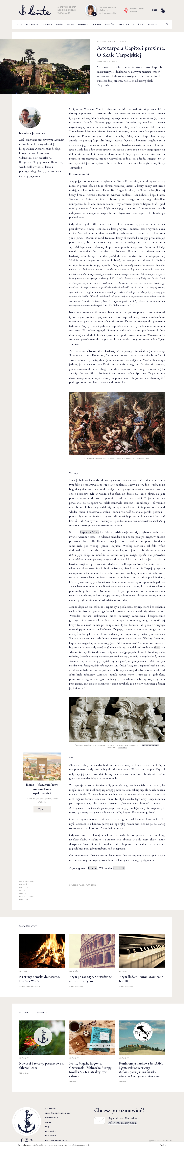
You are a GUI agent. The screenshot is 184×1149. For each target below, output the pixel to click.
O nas (48, 1122)
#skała (22, 893)
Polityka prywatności (56, 1140)
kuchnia (97, 24)
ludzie (70, 24)
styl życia (138, 24)
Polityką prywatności (81, 1145)
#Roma (54, 798)
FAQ (47, 1127)
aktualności (32, 24)
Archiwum (50, 1108)
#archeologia (26, 881)
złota (157, 647)
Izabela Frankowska (29, 986)
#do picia (40, 798)
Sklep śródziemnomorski (58, 1113)
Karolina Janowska (107, 61)
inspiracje (83, 24)
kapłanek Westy (89, 532)
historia (123, 42)
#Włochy (42, 802)
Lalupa (92, 868)
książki (59, 24)
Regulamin (50, 1136)
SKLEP (154, 10)
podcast (152, 24)
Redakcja (24, 1073)
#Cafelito (31, 798)
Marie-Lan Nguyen (150, 745)
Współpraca (51, 1117)
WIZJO (169, 1141)
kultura (48, 24)
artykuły (101, 42)
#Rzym (22, 890)
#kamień (23, 884)
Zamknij (163, 1145)
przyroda (124, 24)
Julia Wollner (76, 986)
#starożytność (27, 897)
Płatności (50, 1131)
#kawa (48, 798)
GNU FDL (119, 868)
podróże (109, 24)
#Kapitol (23, 887)
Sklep (19, 24)
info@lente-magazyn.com (122, 1122)
